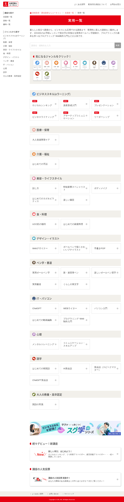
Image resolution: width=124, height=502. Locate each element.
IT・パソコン (8, 65)
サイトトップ (69, 494)
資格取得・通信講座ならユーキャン (46, 13)
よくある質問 (79, 4)
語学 (5, 72)
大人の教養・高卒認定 (12, 76)
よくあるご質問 (37, 494)
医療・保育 (7, 42)
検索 (118, 45)
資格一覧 (6, 21)
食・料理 (6, 53)
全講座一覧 (69, 13)
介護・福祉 (7, 46)
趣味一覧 (6, 24)
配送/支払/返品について (97, 4)
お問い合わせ (53, 494)
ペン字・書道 (8, 61)
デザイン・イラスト (11, 57)
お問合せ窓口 (115, 4)
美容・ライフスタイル (12, 50)
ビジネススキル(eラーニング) (14, 37)
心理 (5, 68)
